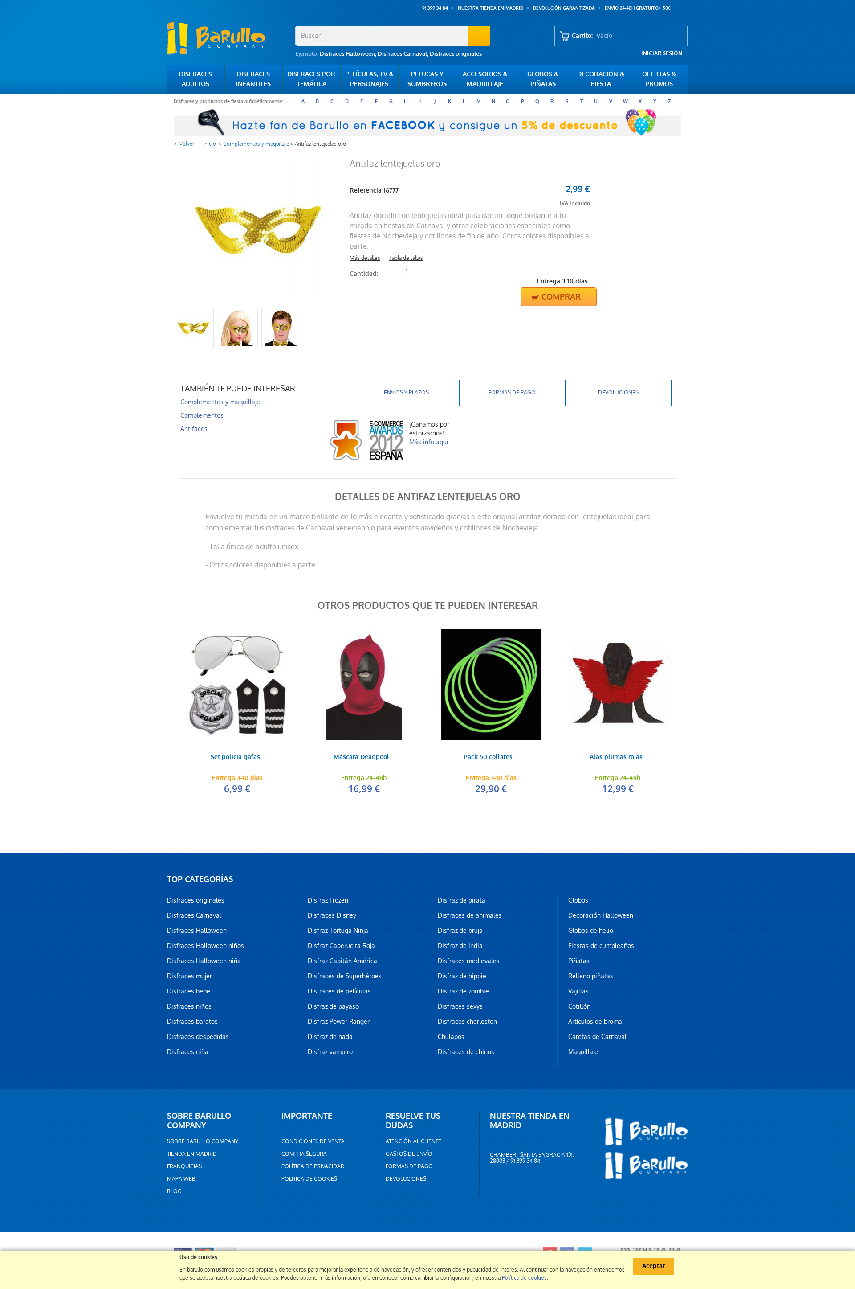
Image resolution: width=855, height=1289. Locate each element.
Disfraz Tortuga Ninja (338, 930)
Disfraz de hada (330, 1036)
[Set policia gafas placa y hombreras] (237, 684)
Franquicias (184, 1166)
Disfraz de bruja (460, 930)
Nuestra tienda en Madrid (490, 8)
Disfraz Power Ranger (339, 1021)
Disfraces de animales (470, 915)
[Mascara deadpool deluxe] (364, 684)
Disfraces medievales (469, 960)
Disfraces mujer (189, 976)
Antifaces (194, 428)
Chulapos (451, 1036)
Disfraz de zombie (463, 991)
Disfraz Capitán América (342, 960)
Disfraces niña (187, 1051)
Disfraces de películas (339, 991)
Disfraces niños (189, 1006)
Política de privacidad (313, 1166)
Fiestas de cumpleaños (601, 945)
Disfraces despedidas (198, 1036)
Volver (186, 144)
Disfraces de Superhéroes (345, 976)
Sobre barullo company (202, 1141)
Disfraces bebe (188, 991)
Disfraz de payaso (333, 1006)
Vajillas (578, 991)
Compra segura (304, 1154)
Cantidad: (364, 274)
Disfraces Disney (332, 915)
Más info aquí (428, 442)
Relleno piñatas (590, 976)
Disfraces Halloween (347, 53)
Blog (174, 1191)
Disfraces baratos (192, 1021)
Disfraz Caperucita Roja (341, 945)
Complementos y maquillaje (256, 144)
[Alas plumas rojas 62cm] (618, 684)
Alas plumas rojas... (618, 757)
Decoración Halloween (600, 915)
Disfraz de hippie (462, 976)
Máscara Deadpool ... (364, 757)
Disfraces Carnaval (402, 53)
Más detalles (365, 258)
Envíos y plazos (406, 392)
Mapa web (181, 1178)
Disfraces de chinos (466, 1051)
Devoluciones (618, 392)
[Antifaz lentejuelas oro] (193, 328)
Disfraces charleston (467, 1021)
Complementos (202, 415)
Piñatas (579, 960)
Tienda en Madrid (192, 1154)
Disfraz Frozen (328, 900)
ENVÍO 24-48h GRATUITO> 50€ (638, 8)
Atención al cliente (413, 1141)
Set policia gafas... (237, 757)
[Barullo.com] (228, 38)
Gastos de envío (409, 1154)
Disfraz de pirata (461, 900)
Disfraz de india (460, 945)
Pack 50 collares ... (491, 757)
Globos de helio (590, 930)
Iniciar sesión (661, 53)
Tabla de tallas (406, 258)
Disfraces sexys (460, 1006)
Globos (578, 900)
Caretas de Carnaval (597, 1036)
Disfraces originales (456, 53)
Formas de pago (512, 392)
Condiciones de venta (313, 1141)
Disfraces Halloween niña (204, 960)
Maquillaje (583, 1051)
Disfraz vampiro (330, 1051)
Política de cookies (309, 1178)
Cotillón (579, 1006)
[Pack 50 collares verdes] (491, 684)
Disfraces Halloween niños (205, 945)
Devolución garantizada (564, 8)
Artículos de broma (595, 1021)
